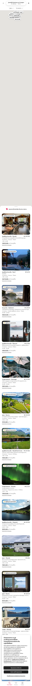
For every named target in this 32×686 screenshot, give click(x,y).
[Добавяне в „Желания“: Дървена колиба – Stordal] (28, 215)
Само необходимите (16, 672)
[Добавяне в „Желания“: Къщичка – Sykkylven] (28, 287)
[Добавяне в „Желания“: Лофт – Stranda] (28, 608)
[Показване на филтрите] (28, 3)
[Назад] (3, 3)
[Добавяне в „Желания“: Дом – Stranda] (28, 537)
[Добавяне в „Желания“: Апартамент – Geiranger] (28, 358)
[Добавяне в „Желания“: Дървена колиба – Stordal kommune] (28, 430)
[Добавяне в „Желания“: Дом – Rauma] (28, 394)
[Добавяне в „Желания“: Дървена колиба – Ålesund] (28, 323)
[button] (5, 243)
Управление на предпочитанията (16, 676)
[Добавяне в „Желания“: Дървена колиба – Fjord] (28, 251)
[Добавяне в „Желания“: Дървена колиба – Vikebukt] (28, 501)
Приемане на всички (16, 668)
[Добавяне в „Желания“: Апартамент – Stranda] (28, 466)
